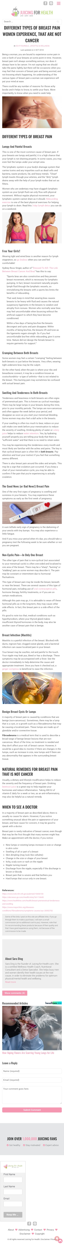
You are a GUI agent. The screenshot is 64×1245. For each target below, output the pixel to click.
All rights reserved (16, 1239)
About (11, 1229)
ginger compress (10, 669)
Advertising (24, 1229)
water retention (31, 433)
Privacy (50, 1229)
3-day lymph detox (41, 205)
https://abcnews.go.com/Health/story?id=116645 (23, 897)
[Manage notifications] (57, 1238)
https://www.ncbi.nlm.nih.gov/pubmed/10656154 (22, 894)
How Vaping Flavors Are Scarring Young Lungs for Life (28, 1053)
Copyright (40, 1233)
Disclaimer (25, 1233)
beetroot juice (9, 786)
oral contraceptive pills (45, 589)
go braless (22, 259)
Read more (10, 982)
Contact (38, 1229)
